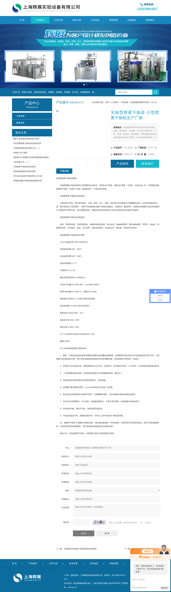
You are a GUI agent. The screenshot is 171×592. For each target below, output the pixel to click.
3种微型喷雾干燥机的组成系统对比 (27, 181)
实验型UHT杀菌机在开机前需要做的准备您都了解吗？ (32, 157)
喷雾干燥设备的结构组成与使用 (26, 139)
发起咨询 (164, 588)
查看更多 (20, 123)
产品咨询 (122, 163)
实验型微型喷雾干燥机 (139, 102)
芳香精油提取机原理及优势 (24, 171)
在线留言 (131, 20)
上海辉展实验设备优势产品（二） (27, 148)
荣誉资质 (113, 20)
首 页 (22, 20)
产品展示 (40, 20)
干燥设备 (124, 102)
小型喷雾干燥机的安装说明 (24, 167)
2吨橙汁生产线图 (20, 153)
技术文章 (77, 20)
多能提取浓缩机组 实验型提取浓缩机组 (80, 549)
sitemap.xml (72, 587)
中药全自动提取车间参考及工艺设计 (28, 176)
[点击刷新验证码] (99, 522)
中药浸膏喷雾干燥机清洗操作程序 (27, 143)
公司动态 (95, 20)
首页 (107, 102)
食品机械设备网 (80, 583)
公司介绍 (58, 20)
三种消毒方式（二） (21, 162)
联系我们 (150, 20)
